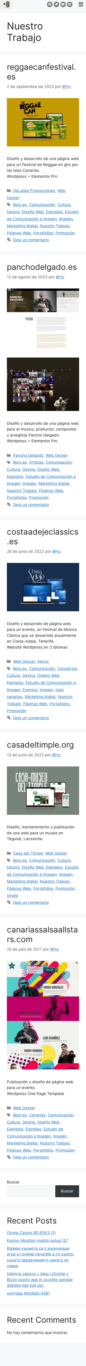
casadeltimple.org (40, 744)
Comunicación (42, 204)
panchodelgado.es (42, 267)
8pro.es (20, 204)
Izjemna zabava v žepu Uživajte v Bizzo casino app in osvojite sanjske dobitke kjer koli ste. (40, 1279)
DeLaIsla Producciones (34, 190)
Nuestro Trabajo (55, 226)
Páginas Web (19, 233)
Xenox (43, 661)
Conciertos (67, 668)
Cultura (64, 204)
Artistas (36, 462)
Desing (13, 212)
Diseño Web (33, 212)
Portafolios (43, 233)
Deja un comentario (31, 240)
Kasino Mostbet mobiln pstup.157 (37, 1240)
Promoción (65, 233)
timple (12, 895)
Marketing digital (22, 226)
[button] (81, 4)
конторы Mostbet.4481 (28, 1293)
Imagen (66, 219)
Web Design (57, 455)
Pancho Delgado (28, 455)
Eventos (30, 689)
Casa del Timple (28, 853)
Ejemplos (54, 212)
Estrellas (33, 1129)
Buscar (13, 1182)
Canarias (37, 1115)
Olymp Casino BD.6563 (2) (31, 1232)
